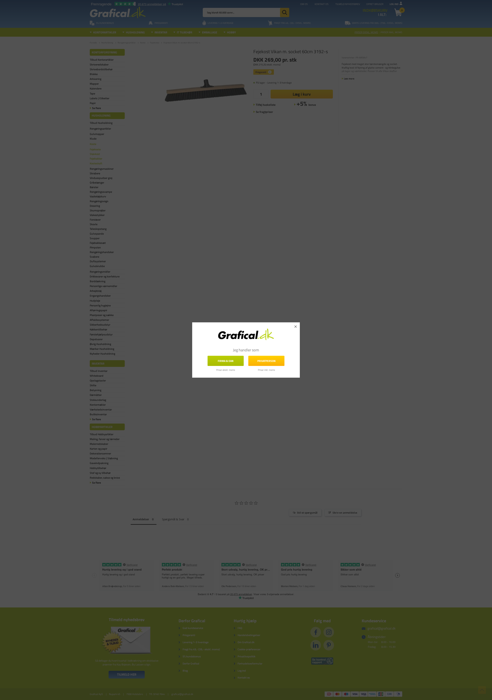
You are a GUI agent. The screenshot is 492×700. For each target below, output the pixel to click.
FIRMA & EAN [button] (226, 361)
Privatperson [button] (266, 361)
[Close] (295, 326)
